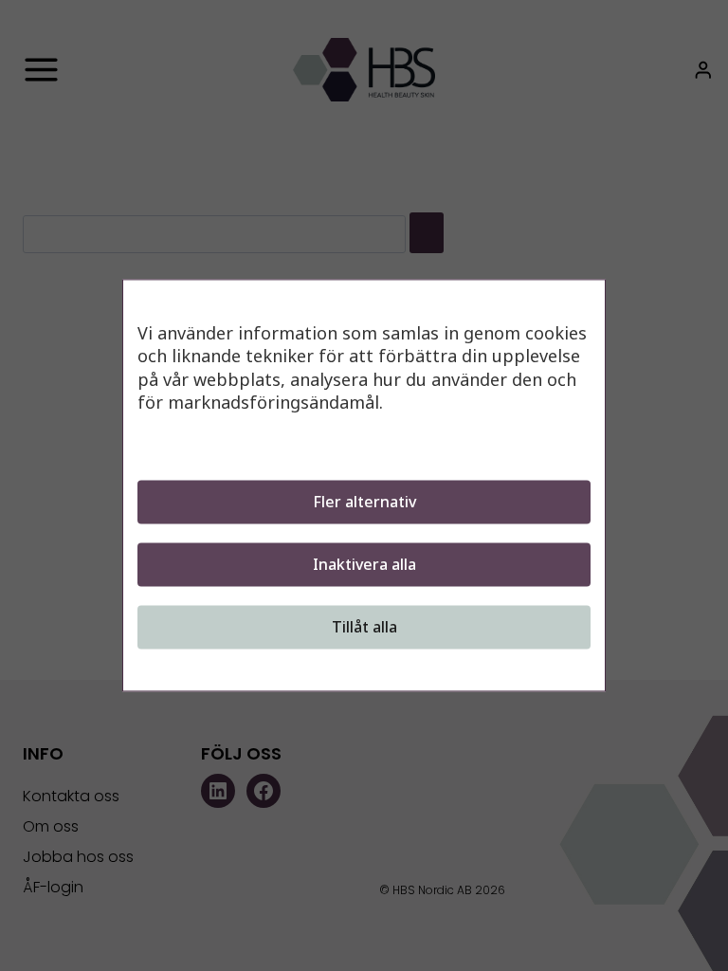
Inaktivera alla (364, 565)
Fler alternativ (364, 502)
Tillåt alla (364, 627)
